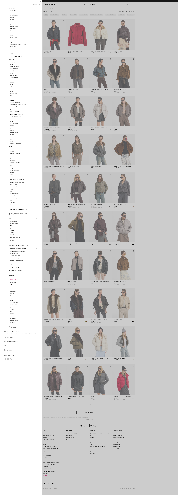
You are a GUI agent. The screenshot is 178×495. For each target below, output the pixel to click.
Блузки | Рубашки (14, 77)
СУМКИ (11, 165)
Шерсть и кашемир (14, 111)
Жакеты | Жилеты (14, 75)
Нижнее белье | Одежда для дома (18, 104)
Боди (11, 95)
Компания (9, 350)
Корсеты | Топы (13, 93)
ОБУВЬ (10, 146)
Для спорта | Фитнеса (15, 106)
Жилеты (12, 82)
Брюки (11, 84)
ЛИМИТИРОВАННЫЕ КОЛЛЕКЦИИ (18, 248)
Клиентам (9, 345)
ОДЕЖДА (11, 59)
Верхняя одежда (14, 68)
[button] (40, 1)
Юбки (11, 86)
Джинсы (12, 100)
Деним (11, 97)
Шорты (11, 91)
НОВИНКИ (12, 8)
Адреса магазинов (12, 341)
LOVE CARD (10, 337)
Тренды (11, 64)
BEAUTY (11, 218)
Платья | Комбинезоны (15, 70)
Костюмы (12, 73)
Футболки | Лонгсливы (15, 102)
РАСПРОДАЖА (13, 279)
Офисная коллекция (14, 66)
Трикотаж (12, 79)
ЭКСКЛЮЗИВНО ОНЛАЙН (16, 114)
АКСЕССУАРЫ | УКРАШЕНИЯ (16, 180)
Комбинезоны (13, 88)
